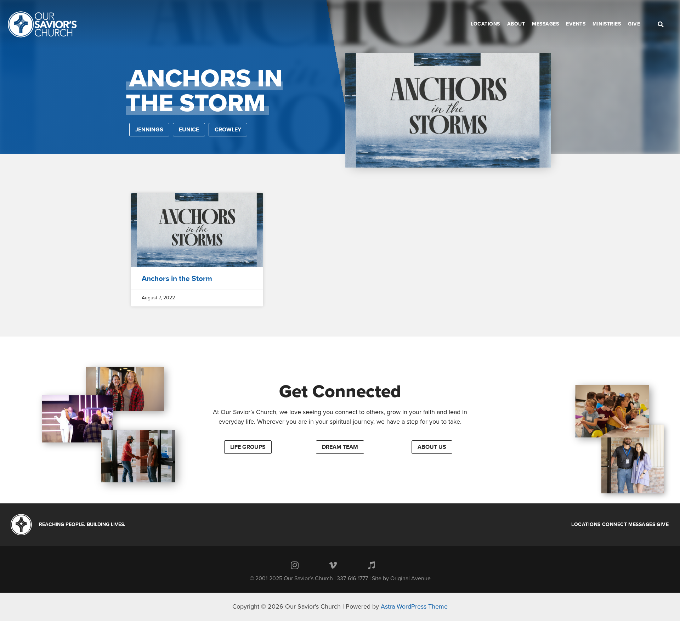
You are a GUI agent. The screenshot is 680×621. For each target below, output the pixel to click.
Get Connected (340, 391)
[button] (248, 447)
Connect (614, 524)
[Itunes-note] (371, 565)
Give (663, 524)
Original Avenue (410, 578)
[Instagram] (295, 565)
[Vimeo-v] (333, 565)
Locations (586, 524)
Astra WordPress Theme (414, 606)
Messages (641, 524)
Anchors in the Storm (177, 278)
